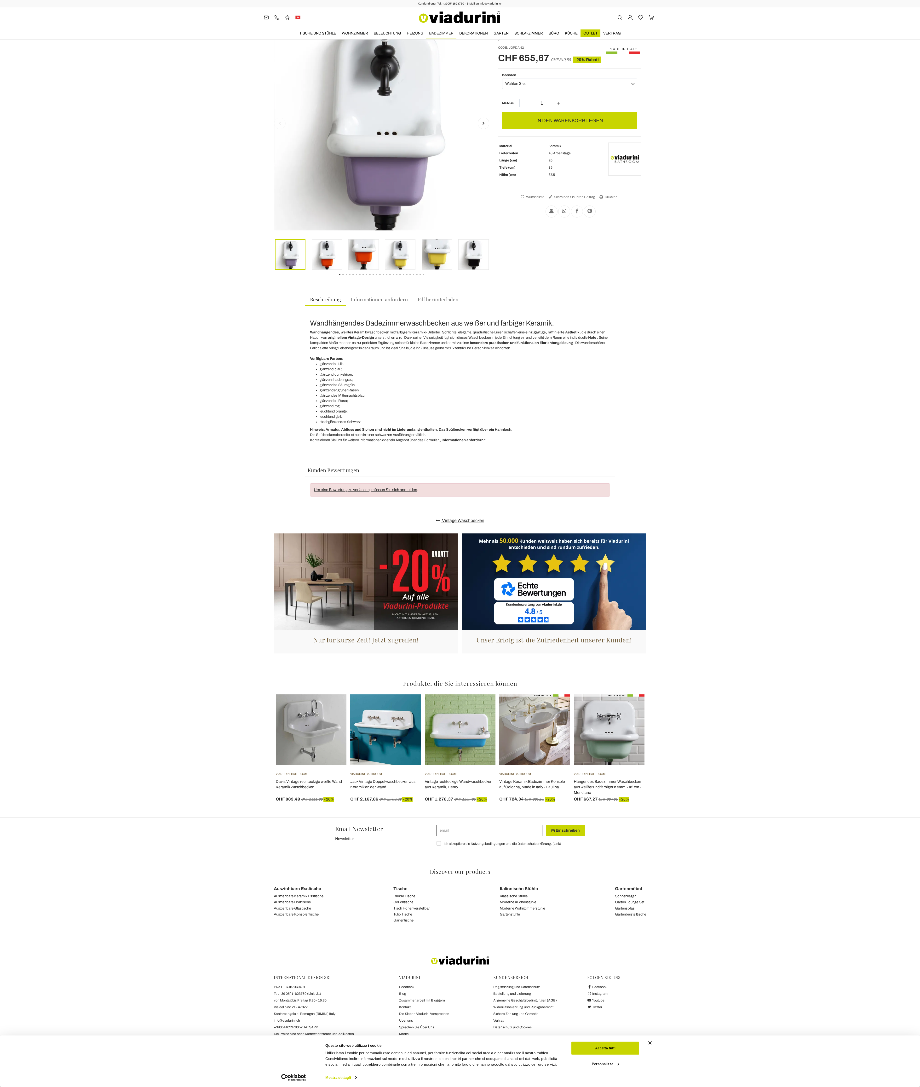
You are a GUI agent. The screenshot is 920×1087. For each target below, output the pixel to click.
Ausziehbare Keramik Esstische (298, 896)
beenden (509, 75)
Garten (501, 33)
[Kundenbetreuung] (276, 17)
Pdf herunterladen (438, 299)
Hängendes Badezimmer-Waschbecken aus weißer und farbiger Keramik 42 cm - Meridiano (607, 787)
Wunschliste (534, 197)
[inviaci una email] (266, 17)
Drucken (610, 197)
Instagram (600, 993)
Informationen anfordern (379, 299)
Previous (280, 123)
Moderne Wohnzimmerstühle (522, 908)
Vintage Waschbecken (462, 520)
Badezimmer (441, 33)
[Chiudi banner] (650, 1043)
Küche (571, 33)
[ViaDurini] (459, 17)
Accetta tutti (605, 1048)
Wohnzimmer (355, 33)
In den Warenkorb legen (569, 120)
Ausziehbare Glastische (292, 908)
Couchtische (403, 902)
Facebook (599, 987)
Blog (402, 993)
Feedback (406, 987)
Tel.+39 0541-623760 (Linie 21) (297, 993)
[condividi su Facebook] (577, 211)
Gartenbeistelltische (630, 914)
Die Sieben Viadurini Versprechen (424, 1014)
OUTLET (590, 33)
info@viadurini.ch (287, 1020)
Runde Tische (404, 896)
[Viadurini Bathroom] (625, 159)
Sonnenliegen (625, 896)
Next (483, 123)
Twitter (597, 1007)
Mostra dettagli (338, 1078)
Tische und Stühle (317, 33)
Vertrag (612, 33)
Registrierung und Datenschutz (516, 987)
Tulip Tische (402, 914)
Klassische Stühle (514, 896)
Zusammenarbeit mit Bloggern (422, 1000)
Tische (400, 888)
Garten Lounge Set (629, 902)
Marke (404, 1034)
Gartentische (403, 920)
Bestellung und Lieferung (512, 993)
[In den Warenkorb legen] (334, 706)
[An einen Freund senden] (552, 211)
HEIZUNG (415, 33)
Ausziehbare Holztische (292, 902)
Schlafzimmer (528, 33)
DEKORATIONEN (473, 33)
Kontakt (405, 1007)
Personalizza (602, 1064)
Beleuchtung (387, 33)
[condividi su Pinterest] (590, 211)
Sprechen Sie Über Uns (416, 1027)
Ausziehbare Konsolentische (296, 914)
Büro (554, 33)
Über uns (406, 1020)
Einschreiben (567, 830)
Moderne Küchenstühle (518, 902)
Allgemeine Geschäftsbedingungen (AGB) (525, 1000)
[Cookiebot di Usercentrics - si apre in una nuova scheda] (294, 1077)
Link (557, 844)
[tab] (325, 299)
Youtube (598, 1000)
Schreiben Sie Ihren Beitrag (574, 197)
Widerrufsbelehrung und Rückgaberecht (523, 1007)
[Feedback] (287, 17)
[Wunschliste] (334, 718)
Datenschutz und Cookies (512, 1027)
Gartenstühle (510, 914)
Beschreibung (325, 299)
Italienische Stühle (519, 888)
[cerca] (619, 17)
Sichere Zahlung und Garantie (515, 1014)
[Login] (630, 17)
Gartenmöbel (628, 888)
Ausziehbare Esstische (297, 888)
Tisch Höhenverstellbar (411, 908)
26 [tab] (427, 278)
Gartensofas (625, 908)
